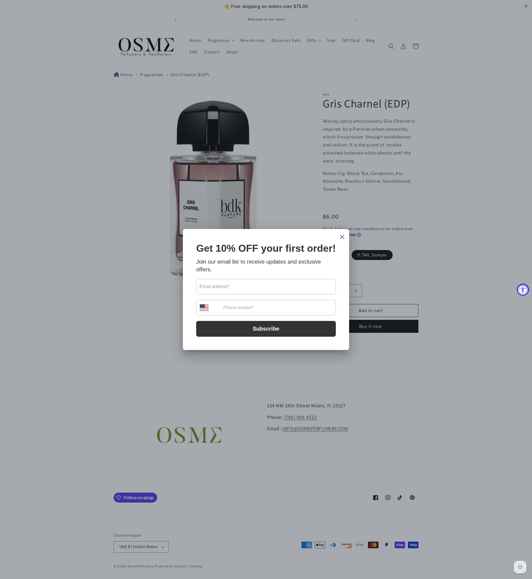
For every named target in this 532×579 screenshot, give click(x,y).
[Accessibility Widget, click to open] (523, 289)
